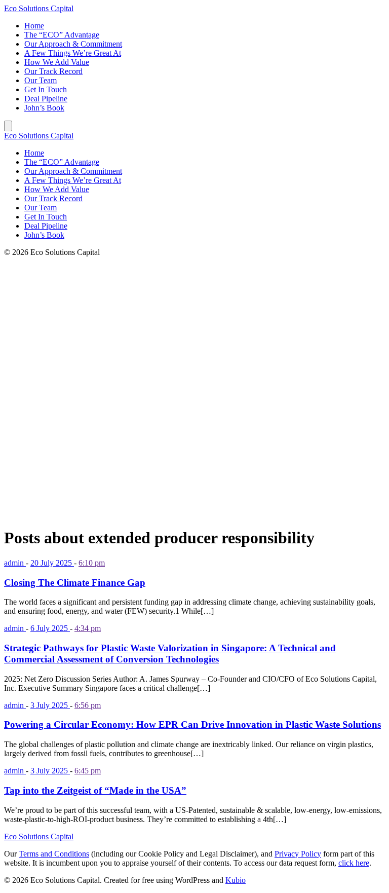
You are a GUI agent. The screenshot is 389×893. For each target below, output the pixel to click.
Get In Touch (45, 89)
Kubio (235, 880)
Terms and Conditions (54, 853)
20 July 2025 (52, 563)
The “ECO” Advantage (61, 34)
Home (34, 25)
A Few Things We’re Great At (72, 53)
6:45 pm (87, 770)
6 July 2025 (50, 628)
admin (15, 563)
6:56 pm (87, 705)
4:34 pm (87, 628)
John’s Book (44, 107)
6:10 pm (92, 563)
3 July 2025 (50, 705)
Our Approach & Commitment (73, 44)
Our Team (40, 80)
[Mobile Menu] (8, 126)
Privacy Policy (298, 853)
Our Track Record (53, 71)
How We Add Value (56, 62)
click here (353, 863)
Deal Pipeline (45, 98)
